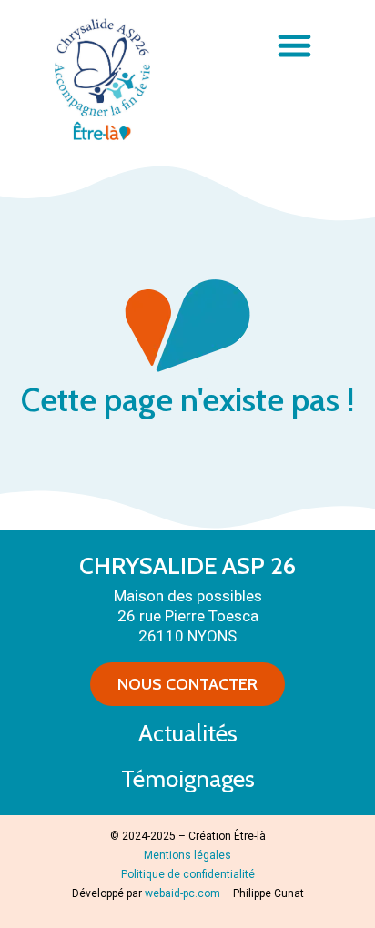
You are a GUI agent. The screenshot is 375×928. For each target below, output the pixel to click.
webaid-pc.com (182, 893)
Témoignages (188, 778)
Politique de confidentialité (188, 874)
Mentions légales (187, 855)
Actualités (188, 733)
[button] (294, 45)
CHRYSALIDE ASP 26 (187, 565)
